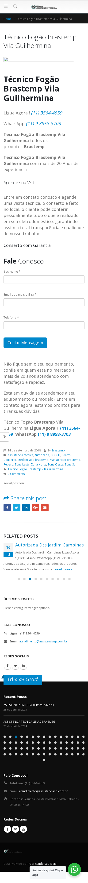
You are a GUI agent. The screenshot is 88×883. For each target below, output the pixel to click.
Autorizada (41, 455)
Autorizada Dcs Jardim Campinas (49, 545)
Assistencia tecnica (20, 455)
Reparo (8, 464)
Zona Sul (70, 464)
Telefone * (11, 317)
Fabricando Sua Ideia (42, 863)
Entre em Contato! (23, 679)
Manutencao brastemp (65, 460)
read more (63, 569)
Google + (35, 507)
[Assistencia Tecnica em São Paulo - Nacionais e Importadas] (44, 6)
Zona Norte (38, 464)
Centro (66, 455)
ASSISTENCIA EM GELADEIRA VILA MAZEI (29, 705)
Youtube (23, 829)
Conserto (10, 460)
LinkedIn (26, 507)
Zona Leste (22, 464)
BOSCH (55, 455)
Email (45, 507)
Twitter (16, 507)
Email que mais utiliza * (20, 294)
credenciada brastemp (33, 460)
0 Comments (16, 474)
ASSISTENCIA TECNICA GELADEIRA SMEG (29, 721)
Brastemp (58, 450)
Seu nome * (12, 271)
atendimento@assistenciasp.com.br (43, 641)
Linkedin (23, 665)
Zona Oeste (55, 464)
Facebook (7, 507)
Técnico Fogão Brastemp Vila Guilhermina (35, 469)
